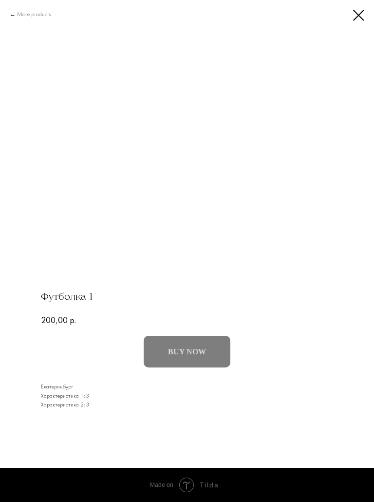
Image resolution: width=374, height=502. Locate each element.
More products (34, 14)
